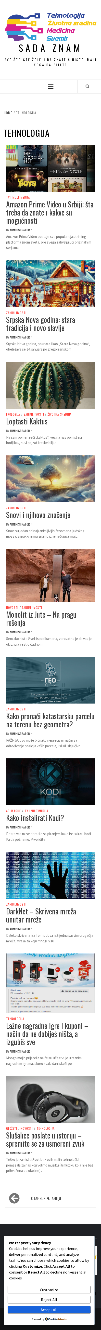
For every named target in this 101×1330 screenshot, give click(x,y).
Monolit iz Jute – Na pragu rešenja (41, 618)
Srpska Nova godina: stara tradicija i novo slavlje (40, 323)
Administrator (20, 230)
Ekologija (13, 414)
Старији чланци (46, 1198)
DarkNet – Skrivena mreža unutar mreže (41, 915)
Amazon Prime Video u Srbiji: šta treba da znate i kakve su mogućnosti (49, 212)
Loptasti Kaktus (27, 421)
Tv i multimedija (18, 197)
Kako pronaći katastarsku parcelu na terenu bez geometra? (50, 720)
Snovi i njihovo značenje (38, 514)
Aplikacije (13, 810)
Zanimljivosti (16, 312)
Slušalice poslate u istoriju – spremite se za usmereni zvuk (45, 1139)
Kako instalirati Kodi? (35, 817)
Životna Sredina (60, 414)
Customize (49, 1289)
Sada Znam (51, 47)
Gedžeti (11, 1128)
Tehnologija (15, 1018)
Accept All (49, 1309)
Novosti (12, 607)
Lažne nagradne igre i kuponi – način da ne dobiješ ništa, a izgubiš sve (47, 1033)
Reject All (49, 1299)
